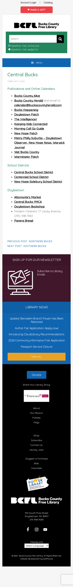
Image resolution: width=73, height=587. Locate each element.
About (36, 408)
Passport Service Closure (36, 346)
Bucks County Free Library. (31, 556)
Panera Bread (23, 220)
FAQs (36, 422)
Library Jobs (37, 449)
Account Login (28, 2)
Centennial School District (31, 177)
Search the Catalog (25, 45)
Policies (36, 417)
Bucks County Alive (27, 95)
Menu (39, 62)
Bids (36, 463)
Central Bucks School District (33, 172)
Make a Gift (37, 9)
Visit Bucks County (26, 152)
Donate (36, 375)
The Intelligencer (25, 119)
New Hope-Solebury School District (38, 181)
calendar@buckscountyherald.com (38, 105)
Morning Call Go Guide (29, 128)
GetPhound (48, 559)
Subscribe (36, 440)
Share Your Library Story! (36, 384)
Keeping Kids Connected (30, 124)
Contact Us (36, 444)
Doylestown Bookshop (29, 206)
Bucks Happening (26, 110)
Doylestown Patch (26, 114)
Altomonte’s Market (27, 197)
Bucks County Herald (28, 100)
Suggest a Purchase (36, 458)
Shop (36, 435)
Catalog (48, 2)
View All (36, 356)
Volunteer (36, 468)
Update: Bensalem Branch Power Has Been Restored (36, 320)
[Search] (60, 39)
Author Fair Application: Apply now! (36, 328)
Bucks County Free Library (36, 26)
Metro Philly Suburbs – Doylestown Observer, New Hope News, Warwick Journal (39, 142)
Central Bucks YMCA (28, 201)
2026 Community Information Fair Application (36, 340)
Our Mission (36, 412)
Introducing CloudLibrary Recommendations (36, 334)
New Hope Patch (25, 133)
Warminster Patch (26, 156)
